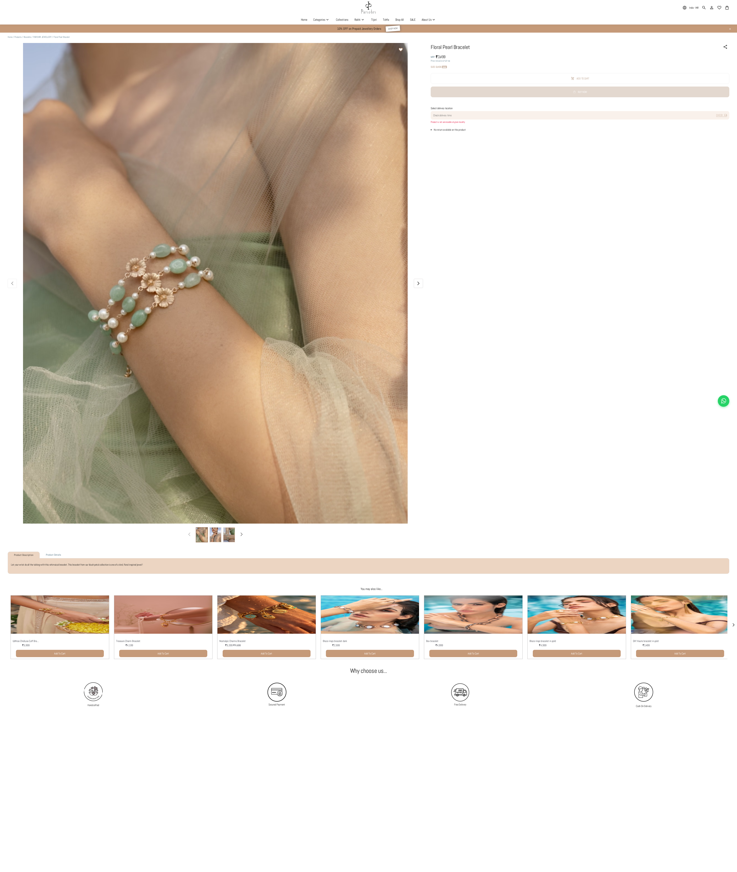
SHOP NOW (393, 29)
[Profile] (711, 7)
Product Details (53, 554)
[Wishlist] (401, 50)
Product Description (23, 555)
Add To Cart (59, 653)
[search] (704, 7)
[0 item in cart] (727, 7)
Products (17, 37)
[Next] (241, 535)
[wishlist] (719, 7)
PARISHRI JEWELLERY (42, 37)
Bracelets (27, 37)
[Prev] (189, 535)
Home (10, 37)
